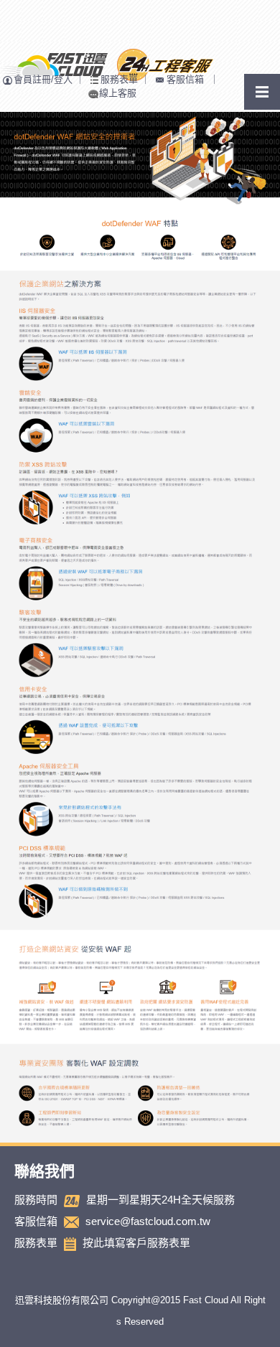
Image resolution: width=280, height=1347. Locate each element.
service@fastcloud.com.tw (147, 1221)
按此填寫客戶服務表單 (136, 1243)
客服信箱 (185, 79)
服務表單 (119, 79)
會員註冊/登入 (43, 79)
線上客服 (117, 93)
